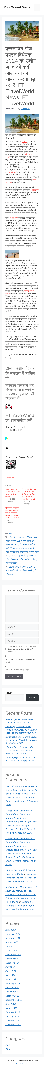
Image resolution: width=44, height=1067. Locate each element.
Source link (10, 477)
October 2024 (12, 963)
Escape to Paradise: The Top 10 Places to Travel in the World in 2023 (21, 829)
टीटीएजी (25, 142)
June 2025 (11, 946)
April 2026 (11, 930)
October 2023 (12, 996)
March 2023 (11, 1008)
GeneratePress (22, 1063)
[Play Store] (7, 439)
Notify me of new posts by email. (19, 670)
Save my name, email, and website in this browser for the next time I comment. (23, 649)
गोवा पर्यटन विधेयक (25, 537)
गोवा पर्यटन (11, 172)
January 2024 (12, 987)
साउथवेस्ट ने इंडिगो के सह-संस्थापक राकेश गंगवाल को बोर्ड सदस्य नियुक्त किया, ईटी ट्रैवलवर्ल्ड (21, 559)
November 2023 (14, 991)
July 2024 (10, 967)
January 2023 (12, 1016)
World (11, 533)
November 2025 (13, 938)
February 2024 (13, 983)
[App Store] (7, 448)
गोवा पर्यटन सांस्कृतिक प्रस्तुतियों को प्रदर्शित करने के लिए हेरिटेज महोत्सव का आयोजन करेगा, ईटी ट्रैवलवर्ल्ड (12, 513)
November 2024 (14, 959)
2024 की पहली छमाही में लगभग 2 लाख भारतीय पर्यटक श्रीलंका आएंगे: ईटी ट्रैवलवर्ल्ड (20, 570)
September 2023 (14, 1000)
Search (9, 693)
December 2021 (13, 1024)
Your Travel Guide (17, 7)
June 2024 (11, 971)
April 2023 (11, 1004)
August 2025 (12, 942)
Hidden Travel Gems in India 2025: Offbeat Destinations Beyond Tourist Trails (19, 750)
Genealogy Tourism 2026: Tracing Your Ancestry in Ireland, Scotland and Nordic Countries (21, 729)
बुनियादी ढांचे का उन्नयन (18, 552)
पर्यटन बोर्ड (35, 190)
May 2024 (10, 975)
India (8, 1045)
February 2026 (13, 934)
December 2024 (13, 954)
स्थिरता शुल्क (14, 218)
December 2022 (13, 1020)
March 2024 (11, 979)
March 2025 (11, 950)
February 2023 (13, 1012)
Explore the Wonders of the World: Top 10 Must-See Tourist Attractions (20, 906)
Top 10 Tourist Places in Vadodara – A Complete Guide (22, 801)
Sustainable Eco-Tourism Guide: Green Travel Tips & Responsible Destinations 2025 (21, 740)
